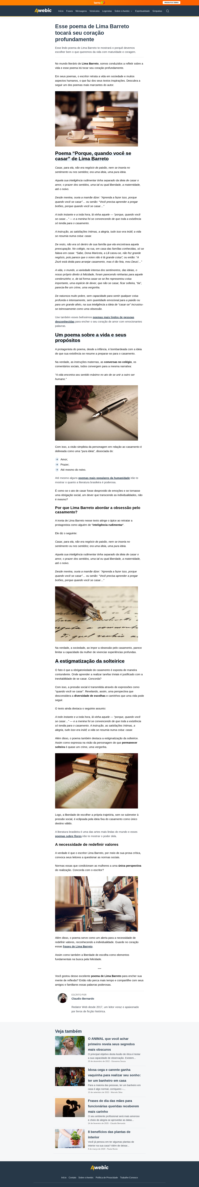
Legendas (107, 11)
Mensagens (81, 11)
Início (60, 11)
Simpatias (157, 11)
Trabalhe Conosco (129, 1177)
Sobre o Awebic (122, 11)
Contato (72, 1177)
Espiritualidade (142, 11)
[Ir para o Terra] (99, 2)
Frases (69, 11)
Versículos (94, 11)
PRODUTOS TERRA (171, 2)
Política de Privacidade (107, 1177)
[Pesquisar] (167, 11)
